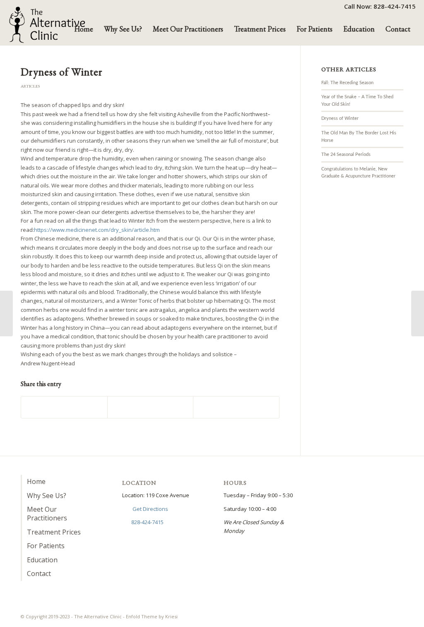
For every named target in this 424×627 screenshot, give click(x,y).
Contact (39, 573)
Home (36, 481)
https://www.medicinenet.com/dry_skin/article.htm (97, 229)
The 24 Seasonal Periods (346, 154)
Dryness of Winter (340, 118)
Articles (30, 86)
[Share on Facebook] (64, 407)
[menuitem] (378, 6)
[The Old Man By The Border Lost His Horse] (6, 313)
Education (42, 559)
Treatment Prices (54, 532)
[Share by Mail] (236, 407)
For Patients (46, 545)
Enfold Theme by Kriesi (152, 616)
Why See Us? (46, 495)
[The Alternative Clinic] (47, 25)
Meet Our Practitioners (47, 513)
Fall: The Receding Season (347, 82)
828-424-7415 (147, 522)
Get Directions (150, 509)
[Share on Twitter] (150, 407)
